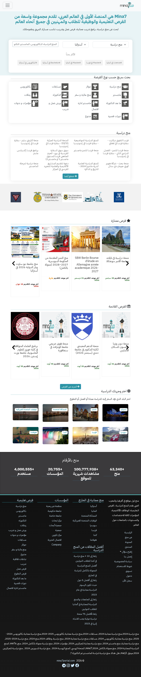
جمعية (58, 530)
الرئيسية (128, 532)
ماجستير (22, 516)
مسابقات (22, 540)
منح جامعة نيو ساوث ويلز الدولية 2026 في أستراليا (27, 267)
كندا (95, 535)
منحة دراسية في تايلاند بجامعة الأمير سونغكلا (117, 259)
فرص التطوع (20, 573)
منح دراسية (21, 506)
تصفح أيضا (69, 176)
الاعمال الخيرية (55, 540)
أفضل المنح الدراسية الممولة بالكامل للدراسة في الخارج (85, 570)
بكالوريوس (21, 511)
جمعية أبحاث (55, 525)
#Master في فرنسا (93, 62)
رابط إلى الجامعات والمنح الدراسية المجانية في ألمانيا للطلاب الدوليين (85, 604)
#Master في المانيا (73, 62)
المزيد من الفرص (69, 386)
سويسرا (93, 525)
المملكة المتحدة (89, 516)
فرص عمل (21, 569)
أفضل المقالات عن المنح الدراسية (88, 548)
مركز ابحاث (57, 520)
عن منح (128, 537)
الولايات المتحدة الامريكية (85, 520)
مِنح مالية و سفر (19, 549)
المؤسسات (61, 500)
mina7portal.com (66, 661)
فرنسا (94, 530)
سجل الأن (127, 580)
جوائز (24, 544)
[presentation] (13, 264)
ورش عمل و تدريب (17, 530)
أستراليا (93, 506)
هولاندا (93, 540)
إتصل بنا (128, 556)
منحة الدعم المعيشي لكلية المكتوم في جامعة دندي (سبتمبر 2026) (87, 349)
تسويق (129, 571)
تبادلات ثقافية (19, 559)
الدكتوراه (22, 520)
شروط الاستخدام (124, 566)
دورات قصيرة (20, 583)
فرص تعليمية (25, 500)
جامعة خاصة (55, 516)
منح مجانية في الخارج (91, 500)
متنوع (23, 554)
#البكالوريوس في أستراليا (28, 62)
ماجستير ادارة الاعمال (16, 588)
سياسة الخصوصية (123, 561)
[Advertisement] (70, 669)
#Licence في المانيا (114, 62)
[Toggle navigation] (7, 5)
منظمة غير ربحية (54, 506)
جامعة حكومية (55, 511)
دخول (129, 576)
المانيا (94, 511)
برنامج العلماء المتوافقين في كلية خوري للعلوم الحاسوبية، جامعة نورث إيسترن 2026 (25, 351)
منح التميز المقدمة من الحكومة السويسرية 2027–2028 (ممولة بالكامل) (56, 263)
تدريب (23, 564)
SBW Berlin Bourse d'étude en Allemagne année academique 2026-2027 (87, 264)
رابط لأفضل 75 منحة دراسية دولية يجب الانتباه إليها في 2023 (85, 618)
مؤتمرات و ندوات (18, 535)
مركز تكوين (57, 535)
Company (57, 544)
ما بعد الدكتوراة (19, 578)
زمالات (23, 525)
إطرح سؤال (126, 552)
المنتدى (128, 547)
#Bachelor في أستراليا (51, 62)
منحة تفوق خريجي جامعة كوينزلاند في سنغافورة (58, 347)
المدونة (128, 542)
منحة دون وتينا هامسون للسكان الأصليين (120, 347)
